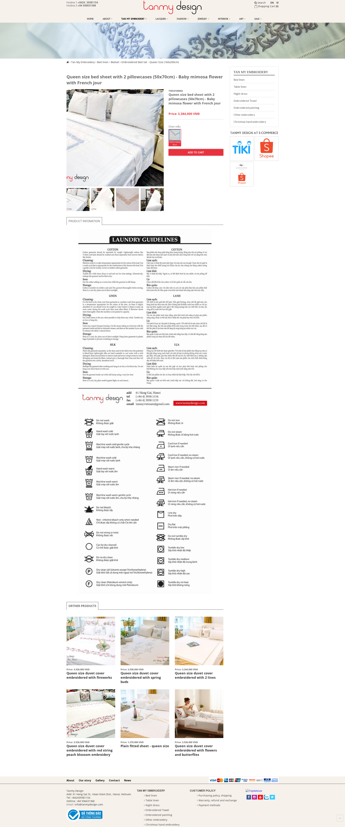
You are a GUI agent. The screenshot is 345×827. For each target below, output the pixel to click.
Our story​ (85, 780)
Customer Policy (203, 790)
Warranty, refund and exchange (218, 800)
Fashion (182, 18)
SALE (257, 18)
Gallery (100, 780)
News (127, 780)
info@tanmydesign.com (89, 804)
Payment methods (209, 805)
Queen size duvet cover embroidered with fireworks (89, 675)
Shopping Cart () (268, 6)
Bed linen (103, 62)
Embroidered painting (246, 107)
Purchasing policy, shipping (215, 795)
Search (261, 2)
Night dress (240, 93)
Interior (223, 18)
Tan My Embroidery (133, 18)
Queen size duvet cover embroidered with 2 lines (195, 675)
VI (277, 2)
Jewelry (203, 18)
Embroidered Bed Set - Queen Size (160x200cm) (150, 62)
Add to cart (196, 152)
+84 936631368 (87, 5)
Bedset (115, 62)
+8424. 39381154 (88, 2)
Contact (114, 780)
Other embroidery (244, 114)
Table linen (240, 86)
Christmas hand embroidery (250, 121)
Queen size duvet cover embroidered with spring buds (141, 677)
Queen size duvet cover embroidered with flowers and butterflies (196, 750)
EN (272, 2)
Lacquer (161, 18)
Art (241, 18)
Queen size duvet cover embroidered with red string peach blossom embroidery (89, 750)
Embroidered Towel (245, 100)
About (107, 18)
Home (90, 18)
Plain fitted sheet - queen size (145, 746)
